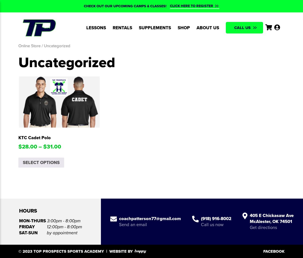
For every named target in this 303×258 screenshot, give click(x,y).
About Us (208, 27)
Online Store (29, 46)
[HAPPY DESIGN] (140, 251)
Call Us (242, 28)
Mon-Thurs (32, 221)
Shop (184, 27)
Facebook (274, 251)
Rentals (122, 27)
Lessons (96, 27)
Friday (27, 227)
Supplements (155, 27)
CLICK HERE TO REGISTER (191, 6)
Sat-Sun (28, 233)
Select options (41, 162)
